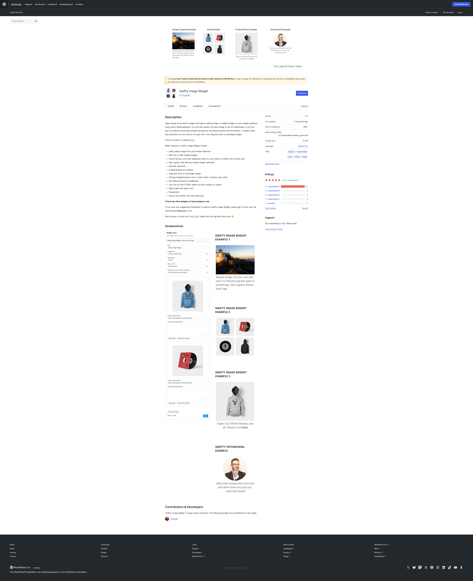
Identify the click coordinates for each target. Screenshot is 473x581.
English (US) (303, 146)
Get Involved (288, 545)
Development (215, 106)
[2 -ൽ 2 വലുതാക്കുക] (254, 234)
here (192, 140)
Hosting (13, 552)
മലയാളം (36, 568)
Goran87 (186, 95)
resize (290, 157)
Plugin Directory (16, 12)
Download (302, 93)
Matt (377, 548)
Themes (104, 548)
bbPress (378, 552)
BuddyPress (380, 556)
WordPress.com (381, 545)
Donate (287, 552)
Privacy (13, 556)
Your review (270, 208)
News (12, 548)
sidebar (297, 157)
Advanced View (272, 164)
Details (171, 106)
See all (305, 208)
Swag (286, 556)
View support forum (274, 229)
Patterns (104, 556)
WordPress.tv (198, 556)
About (12, 545)
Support (304, 106)
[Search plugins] (36, 21)
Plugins (104, 552)
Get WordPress (461, 4)
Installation (198, 106)
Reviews (183, 106)
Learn (194, 545)
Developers (197, 552)
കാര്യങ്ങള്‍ (288, 548)
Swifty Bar (193, 216)
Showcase (105, 545)
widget (304, 157)
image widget (302, 152)
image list (291, 152)
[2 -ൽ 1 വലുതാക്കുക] (207, 234)
